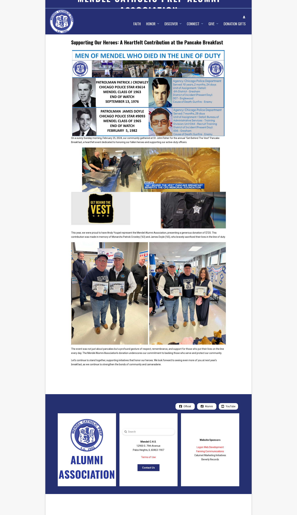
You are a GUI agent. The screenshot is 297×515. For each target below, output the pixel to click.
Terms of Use (148, 457)
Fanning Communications (210, 451)
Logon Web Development (210, 447)
